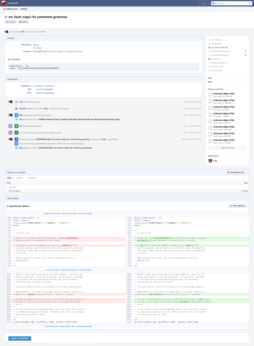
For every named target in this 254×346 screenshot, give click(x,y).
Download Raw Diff (219, 47)
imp (215, 160)
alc (37, 44)
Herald (22, 108)
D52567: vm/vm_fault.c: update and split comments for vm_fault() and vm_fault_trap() (79, 119)
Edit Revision (216, 39)
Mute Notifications (219, 62)
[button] (204, 3)
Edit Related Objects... (220, 55)
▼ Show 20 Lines (85, 213)
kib (22, 31)
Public (25, 21)
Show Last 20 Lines (84, 326)
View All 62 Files (227, 147)
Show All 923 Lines (68, 270)
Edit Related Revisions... (221, 51)
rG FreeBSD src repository (43, 86)
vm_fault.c (16, 190)
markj (38, 48)
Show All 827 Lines (67, 326)
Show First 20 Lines (52, 213)
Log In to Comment (20, 338)
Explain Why (113, 139)
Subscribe (215, 59)
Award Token (217, 70)
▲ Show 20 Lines (52, 270)
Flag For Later (217, 66)
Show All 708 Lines (69, 213)
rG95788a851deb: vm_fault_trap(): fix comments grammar (57, 51)
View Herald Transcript (59, 108)
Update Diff (216, 43)
